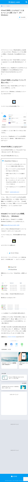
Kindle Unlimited (12, 336)
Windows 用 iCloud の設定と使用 (11, 225)
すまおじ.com (14, 2)
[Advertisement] (14, 33)
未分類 (9, 349)
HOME (15, 476)
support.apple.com (14, 192)
